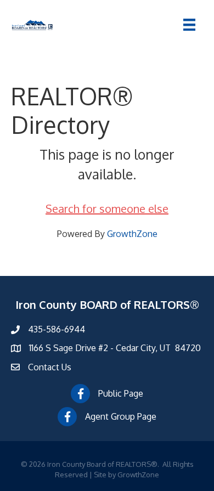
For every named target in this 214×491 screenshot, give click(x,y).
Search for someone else (107, 208)
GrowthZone (132, 233)
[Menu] (189, 24)
